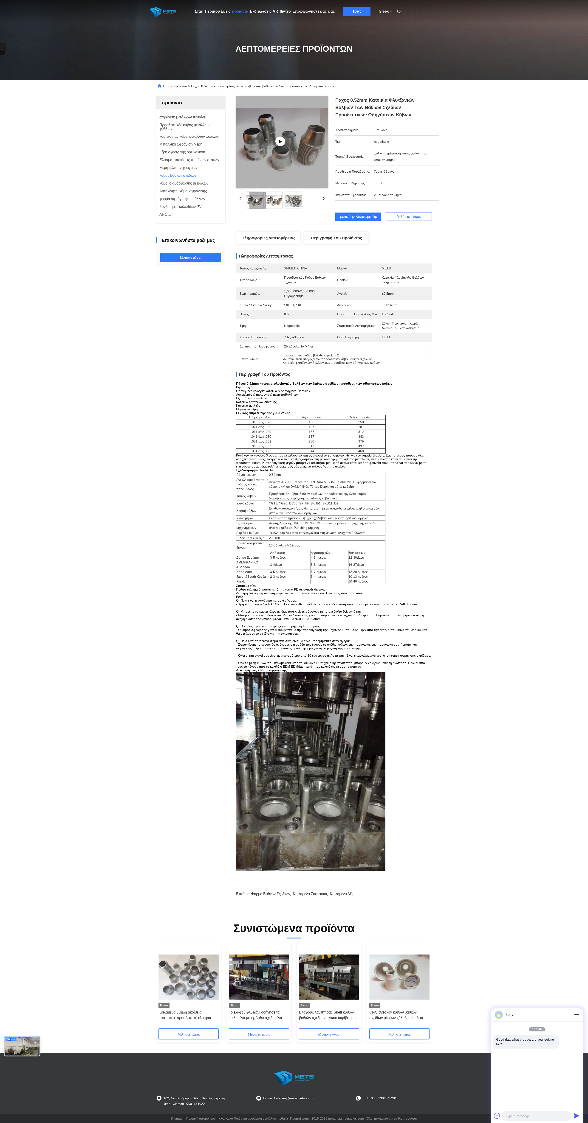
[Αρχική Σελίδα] (162, 11)
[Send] (576, 1116)
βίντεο (285, 11)
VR (275, 11)
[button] (164, 988)
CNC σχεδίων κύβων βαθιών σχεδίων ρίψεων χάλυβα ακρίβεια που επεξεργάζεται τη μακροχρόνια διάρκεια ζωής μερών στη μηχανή (397, 1015)
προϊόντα (240, 11)
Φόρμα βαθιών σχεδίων (270, 894)
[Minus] (576, 1014)
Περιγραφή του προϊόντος (336, 238)
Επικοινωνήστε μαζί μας (313, 11)
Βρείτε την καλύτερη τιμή (358, 216)
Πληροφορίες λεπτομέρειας (268, 238)
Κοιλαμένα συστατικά (310, 894)
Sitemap (177, 1118)
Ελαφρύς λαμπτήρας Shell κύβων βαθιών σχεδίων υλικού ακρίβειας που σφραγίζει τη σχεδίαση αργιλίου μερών (328, 1015)
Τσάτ (356, 11)
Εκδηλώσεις (260, 11)
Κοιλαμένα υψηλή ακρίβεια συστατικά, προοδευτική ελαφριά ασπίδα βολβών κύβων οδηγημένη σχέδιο (186, 1015)
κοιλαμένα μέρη (343, 894)
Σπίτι (199, 11)
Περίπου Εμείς (217, 11)
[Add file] (497, 1116)
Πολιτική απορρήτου (201, 1118)
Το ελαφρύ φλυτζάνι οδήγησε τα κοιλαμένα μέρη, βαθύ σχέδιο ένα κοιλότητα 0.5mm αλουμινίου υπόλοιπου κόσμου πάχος (255, 1015)
